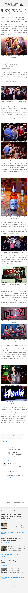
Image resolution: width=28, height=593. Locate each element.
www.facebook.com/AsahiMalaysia (10, 424)
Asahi (7, 435)
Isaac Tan (14, 452)
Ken (8, 447)
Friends (4, 438)
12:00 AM (20, 452)
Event (23, 435)
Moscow (10, 438)
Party (19, 438)
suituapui (10, 471)
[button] (26, 10)
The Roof (4, 441)
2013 (3, 435)
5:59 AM (14, 463)
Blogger (13, 435)
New (15, 438)
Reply (9, 460)
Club (18, 435)
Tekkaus (9, 463)
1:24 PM (15, 471)
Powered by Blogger (14, 586)
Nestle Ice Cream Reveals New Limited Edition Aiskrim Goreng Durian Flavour (11, 516)
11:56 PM (12, 447)
